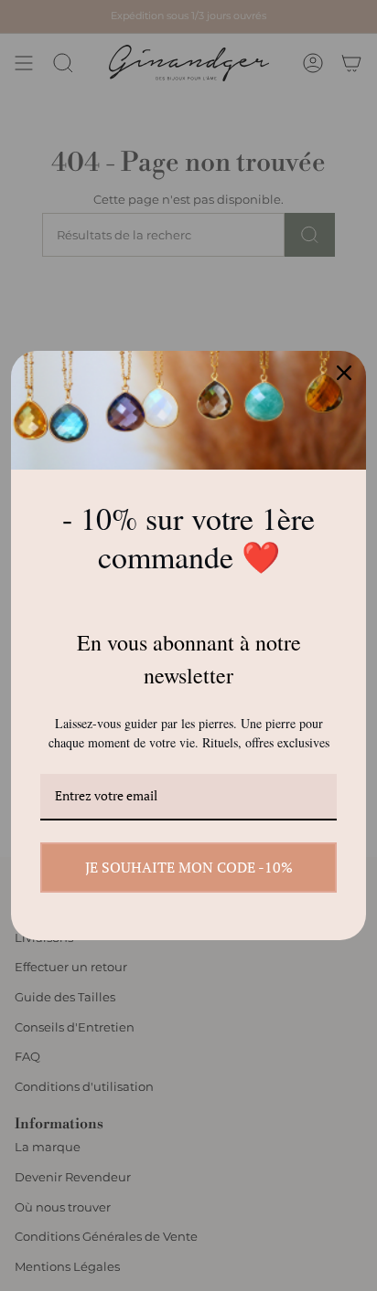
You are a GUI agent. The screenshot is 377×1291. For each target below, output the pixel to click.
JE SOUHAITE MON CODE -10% (189, 867)
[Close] (344, 373)
